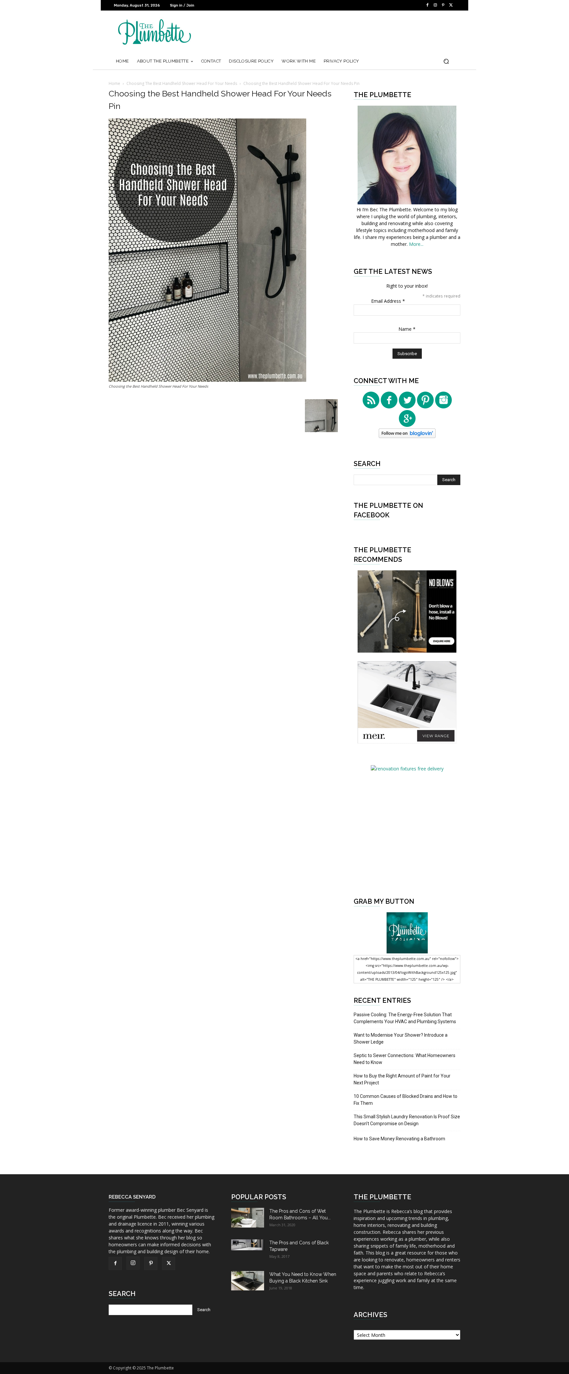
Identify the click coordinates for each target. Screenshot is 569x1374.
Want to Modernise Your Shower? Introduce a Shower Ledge (400, 1038)
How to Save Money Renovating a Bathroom (399, 1138)
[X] (451, 5)
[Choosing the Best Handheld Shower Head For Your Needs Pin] (207, 380)
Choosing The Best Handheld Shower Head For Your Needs (181, 83)
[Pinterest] (443, 5)
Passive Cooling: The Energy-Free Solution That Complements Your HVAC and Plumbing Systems (405, 1018)
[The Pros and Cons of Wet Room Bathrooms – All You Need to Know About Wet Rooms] (247, 1218)
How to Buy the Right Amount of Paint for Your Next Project (402, 1079)
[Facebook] (427, 5)
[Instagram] (435, 5)
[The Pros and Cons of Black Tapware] (247, 1244)
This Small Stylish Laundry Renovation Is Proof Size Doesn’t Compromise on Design (407, 1120)
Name (407, 329)
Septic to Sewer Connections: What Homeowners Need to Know (404, 1059)
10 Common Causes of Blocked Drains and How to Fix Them (405, 1100)
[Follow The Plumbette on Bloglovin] (407, 436)
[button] (446, 61)
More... (416, 244)
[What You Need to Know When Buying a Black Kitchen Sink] (247, 1280)
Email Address (388, 301)
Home (114, 83)
